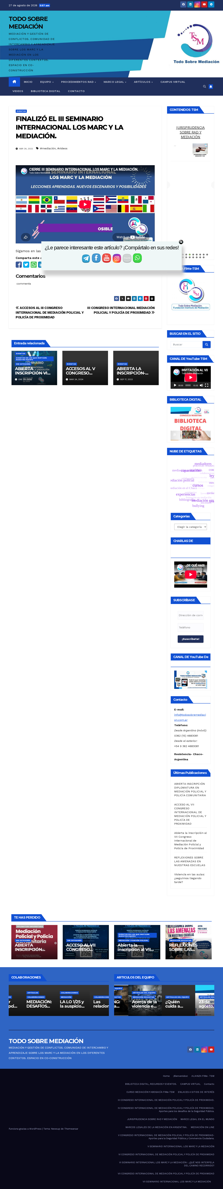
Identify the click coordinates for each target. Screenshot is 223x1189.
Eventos (21, 111)
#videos (62, 148)
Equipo (46, 81)
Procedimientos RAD (77, 81)
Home (166, 1076)
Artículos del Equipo (122, 993)
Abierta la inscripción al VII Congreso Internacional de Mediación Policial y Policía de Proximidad (190, 840)
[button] (204, 86)
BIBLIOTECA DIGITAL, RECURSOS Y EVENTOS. (151, 1084)
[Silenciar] (201, 385)
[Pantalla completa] (206, 385)
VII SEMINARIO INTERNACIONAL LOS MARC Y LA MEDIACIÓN (177, 1181)
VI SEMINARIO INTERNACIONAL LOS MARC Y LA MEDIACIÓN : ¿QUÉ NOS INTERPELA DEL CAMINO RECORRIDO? (166, 1164)
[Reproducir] (175, 385)
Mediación (44, 997)
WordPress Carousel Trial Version (199, 148)
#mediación (48, 148)
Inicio (28, 81)
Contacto (76, 91)
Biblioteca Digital (45, 91)
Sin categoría (23, 364)
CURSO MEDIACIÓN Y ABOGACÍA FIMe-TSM (150, 1092)
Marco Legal (114, 81)
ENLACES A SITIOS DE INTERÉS (196, 1092)
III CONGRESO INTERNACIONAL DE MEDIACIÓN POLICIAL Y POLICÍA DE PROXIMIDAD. (166, 1100)
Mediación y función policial (133, 940)
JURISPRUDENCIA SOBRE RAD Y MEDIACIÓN (152, 1119)
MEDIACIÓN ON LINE (202, 1127)
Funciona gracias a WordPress (25, 1128)
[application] (191, 377)
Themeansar (71, 1128)
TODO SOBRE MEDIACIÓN (46, 1041)
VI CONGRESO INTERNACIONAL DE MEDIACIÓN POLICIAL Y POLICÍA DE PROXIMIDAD (166, 1154)
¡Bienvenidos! (180, 1076)
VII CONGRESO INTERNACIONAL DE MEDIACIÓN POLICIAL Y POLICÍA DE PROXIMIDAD (166, 1173)
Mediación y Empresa (190, 130)
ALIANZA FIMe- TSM (202, 1076)
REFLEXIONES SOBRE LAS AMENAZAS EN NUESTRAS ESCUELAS (189, 861)
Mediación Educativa (180, 940)
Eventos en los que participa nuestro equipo (31, 359)
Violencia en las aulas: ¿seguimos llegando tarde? (189, 878)
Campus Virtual (172, 81)
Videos (18, 91)
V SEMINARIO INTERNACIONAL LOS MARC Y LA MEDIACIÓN (181, 1146)
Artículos (142, 81)
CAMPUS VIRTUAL (190, 1084)
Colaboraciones (47, 993)
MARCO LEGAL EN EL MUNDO (197, 1119)
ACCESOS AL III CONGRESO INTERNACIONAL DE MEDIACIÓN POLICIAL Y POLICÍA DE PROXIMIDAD (50, 312)
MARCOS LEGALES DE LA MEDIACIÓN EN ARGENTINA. (156, 1127)
